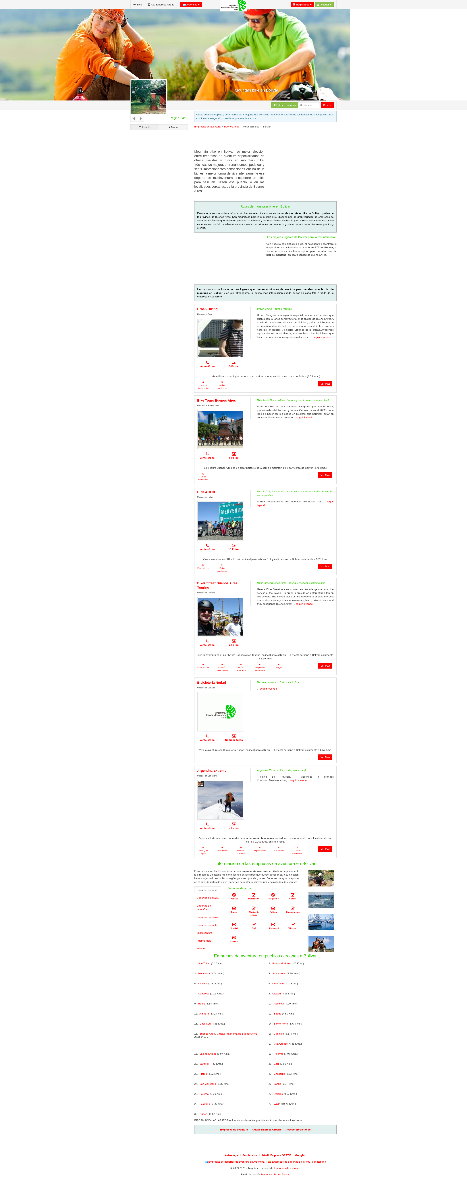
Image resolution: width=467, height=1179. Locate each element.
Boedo (277, 1013)
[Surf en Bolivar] (254, 925)
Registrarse (302, 4)
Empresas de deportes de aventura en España (298, 1161)
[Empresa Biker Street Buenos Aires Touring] (220, 616)
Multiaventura (204, 932)
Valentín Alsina (208, 1053)
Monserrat (204, 973)
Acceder (324, 4)
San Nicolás (279, 973)
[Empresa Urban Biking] (220, 338)
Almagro (204, 1013)
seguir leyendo (321, 337)
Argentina (192, 4)
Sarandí (204, 1063)
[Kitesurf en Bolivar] (234, 938)
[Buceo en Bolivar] (234, 908)
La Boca (203, 983)
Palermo (278, 1053)
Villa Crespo (281, 1043)
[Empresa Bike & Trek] (220, 521)
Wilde (277, 1103)
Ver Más (325, 383)
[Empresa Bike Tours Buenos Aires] (220, 429)
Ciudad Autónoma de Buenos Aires (237, 1033)
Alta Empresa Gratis (162, 4)
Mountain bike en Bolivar (275, 1174)
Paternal (204, 1093)
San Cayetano (208, 1083)
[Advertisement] (260, 140)
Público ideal (204, 940)
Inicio (139, 4)
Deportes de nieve (207, 917)
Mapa (174, 127)
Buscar (327, 105)
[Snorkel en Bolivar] (234, 925)
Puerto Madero (281, 963)
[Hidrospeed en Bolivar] (273, 925)
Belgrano (205, 1103)
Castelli (276, 993)
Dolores (278, 1093)
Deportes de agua (207, 889)
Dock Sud (205, 1023)
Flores (203, 1073)
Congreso (278, 983)
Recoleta (279, 1003)
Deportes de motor (207, 925)
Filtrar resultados (286, 105)
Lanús (277, 1083)
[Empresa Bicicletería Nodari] (220, 711)
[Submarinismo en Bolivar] (293, 908)
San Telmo (204, 963)
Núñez (203, 1113)
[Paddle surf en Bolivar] (254, 895)
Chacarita (279, 1073)
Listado (145, 127)
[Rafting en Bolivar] (273, 908)
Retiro (201, 1003)
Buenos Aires (231, 126)
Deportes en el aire (208, 897)
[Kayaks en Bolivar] (234, 895)
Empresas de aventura (207, 126)
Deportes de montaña (204, 907)
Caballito (279, 1033)
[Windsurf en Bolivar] (293, 925)
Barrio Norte (281, 1023)
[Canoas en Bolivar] (293, 895)
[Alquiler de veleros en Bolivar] (254, 908)
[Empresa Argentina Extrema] (220, 800)
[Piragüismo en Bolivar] (273, 895)
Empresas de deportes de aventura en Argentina (236, 1161)
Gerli (276, 1063)
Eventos (201, 948)
